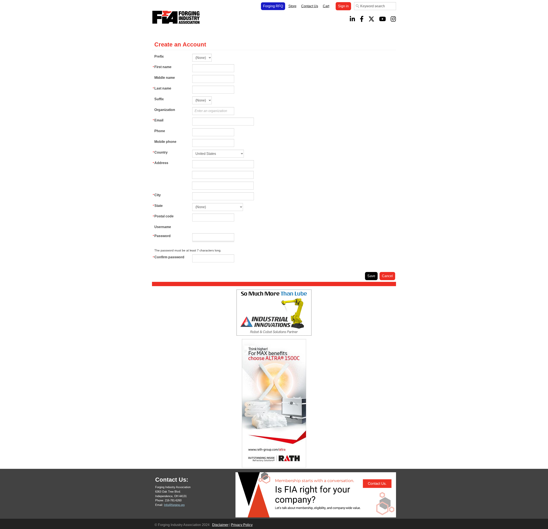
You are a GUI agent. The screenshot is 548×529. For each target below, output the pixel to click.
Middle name (164, 77)
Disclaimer (220, 525)
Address (161, 163)
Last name (162, 88)
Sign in (343, 6)
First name (162, 67)
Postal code (164, 216)
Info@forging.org (174, 505)
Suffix (159, 99)
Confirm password (169, 257)
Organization (164, 110)
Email (158, 120)
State (158, 206)
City (157, 195)
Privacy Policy (242, 525)
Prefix (159, 56)
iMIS (177, 17)
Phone (159, 131)
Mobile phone (165, 141)
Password (162, 236)
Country (161, 152)
